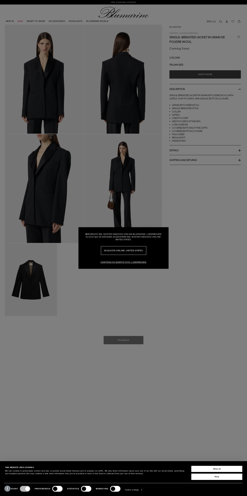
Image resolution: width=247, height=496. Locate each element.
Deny (217, 477)
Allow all (217, 469)
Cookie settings (132, 490)
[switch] (57, 489)
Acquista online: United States (123, 250)
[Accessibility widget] (7, 489)
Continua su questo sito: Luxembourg (124, 262)
